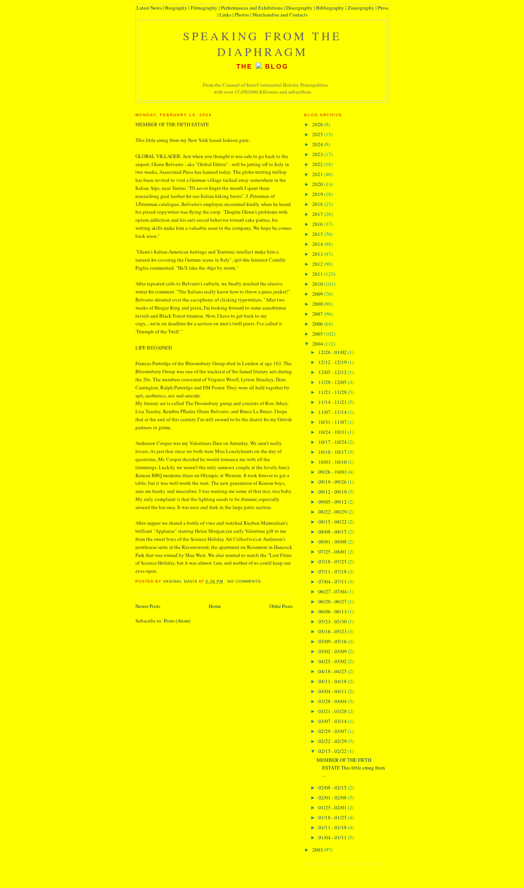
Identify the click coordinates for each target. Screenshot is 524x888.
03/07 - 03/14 (333, 721)
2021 (318, 174)
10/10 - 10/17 (333, 451)
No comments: (245, 581)
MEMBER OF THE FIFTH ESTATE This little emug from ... (350, 767)
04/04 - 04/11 (333, 691)
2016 (318, 224)
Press (383, 7)
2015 (318, 234)
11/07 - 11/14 (333, 412)
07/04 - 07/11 (333, 581)
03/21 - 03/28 (333, 711)
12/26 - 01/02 (333, 352)
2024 (318, 144)
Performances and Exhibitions (252, 7)
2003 (318, 849)
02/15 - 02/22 (333, 751)
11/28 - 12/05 (333, 382)
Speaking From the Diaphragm (262, 43)
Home (215, 606)
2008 (318, 303)
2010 (318, 283)
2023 (318, 154)
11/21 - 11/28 (333, 392)
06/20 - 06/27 (333, 601)
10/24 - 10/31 (333, 431)
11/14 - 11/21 (333, 402)
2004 (318, 343)
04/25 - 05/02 (333, 661)
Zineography (361, 7)
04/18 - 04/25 (333, 671)
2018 (318, 204)
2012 (318, 263)
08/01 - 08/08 (333, 541)
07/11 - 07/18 (333, 571)
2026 (318, 124)
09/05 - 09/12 (333, 501)
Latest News (149, 7)
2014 (318, 244)
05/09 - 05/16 (333, 641)
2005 (318, 333)
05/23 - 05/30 (333, 621)
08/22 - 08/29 (333, 511)
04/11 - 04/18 (333, 681)
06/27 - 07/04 (333, 591)
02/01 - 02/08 (333, 797)
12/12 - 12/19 (333, 362)
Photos (242, 14)
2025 (318, 134)
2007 (318, 313)
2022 (318, 164)
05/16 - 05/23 (333, 631)
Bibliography (330, 7)
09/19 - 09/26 (333, 481)
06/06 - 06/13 (333, 611)
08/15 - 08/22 (333, 521)
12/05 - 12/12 (333, 372)
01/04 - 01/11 (333, 837)
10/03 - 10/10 (333, 461)
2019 (318, 194)
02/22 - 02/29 (333, 741)
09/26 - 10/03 (333, 471)
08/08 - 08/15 (333, 531)
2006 (318, 323)
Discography (299, 7)
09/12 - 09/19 (333, 491)
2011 (318, 273)
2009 (318, 293)
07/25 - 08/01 (333, 551)
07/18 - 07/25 (333, 561)
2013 (318, 253)
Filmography (204, 7)
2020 (318, 184)
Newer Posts (147, 606)
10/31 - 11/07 (333, 421)
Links (225, 14)
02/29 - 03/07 (333, 731)
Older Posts (281, 606)
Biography (176, 7)
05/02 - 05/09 (333, 651)
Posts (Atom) (177, 620)
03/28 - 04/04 (333, 701)
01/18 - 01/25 (333, 817)
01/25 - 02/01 (333, 807)
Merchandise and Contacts (280, 14)
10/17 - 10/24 (333, 441)
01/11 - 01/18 (333, 827)
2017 (318, 214)
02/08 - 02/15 (333, 787)
